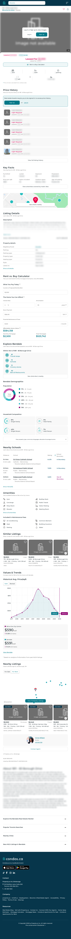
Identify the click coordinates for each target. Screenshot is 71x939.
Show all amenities (9, 512)
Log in (29, 34)
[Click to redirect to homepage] (4, 3)
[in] (10, 872)
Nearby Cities (8, 836)
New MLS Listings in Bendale (14, 844)
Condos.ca (6, 863)
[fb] (7, 872)
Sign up (41, 34)
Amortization (39, 300)
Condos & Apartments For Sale (48, 912)
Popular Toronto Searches (13, 827)
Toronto (18, 10)
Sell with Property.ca (22, 910)
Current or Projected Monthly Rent (13, 288)
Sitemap (21, 900)
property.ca (6, 898)
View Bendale (7, 652)
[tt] (4, 872)
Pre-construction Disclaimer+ (35, 925)
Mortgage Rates (31, 912)
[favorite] (25, 542)
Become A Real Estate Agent (39, 898)
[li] (14, 872)
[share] (68, 9)
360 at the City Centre (8, 10)
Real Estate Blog (8, 910)
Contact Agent (35, 749)
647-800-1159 (38, 742)
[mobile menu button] (68, 3)
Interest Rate (6, 300)
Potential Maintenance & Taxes (11, 319)
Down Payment (7, 310)
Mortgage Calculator (17, 912)
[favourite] (63, 9)
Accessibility (54, 898)
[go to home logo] (13, 858)
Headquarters (23, 898)
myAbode (15, 863)
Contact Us (34, 910)
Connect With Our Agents (48, 910)
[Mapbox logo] (8, 702)
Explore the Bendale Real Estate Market (18, 819)
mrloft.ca (15, 898)
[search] (26, 3)
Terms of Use (12, 900)
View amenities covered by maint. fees (36, 186)
